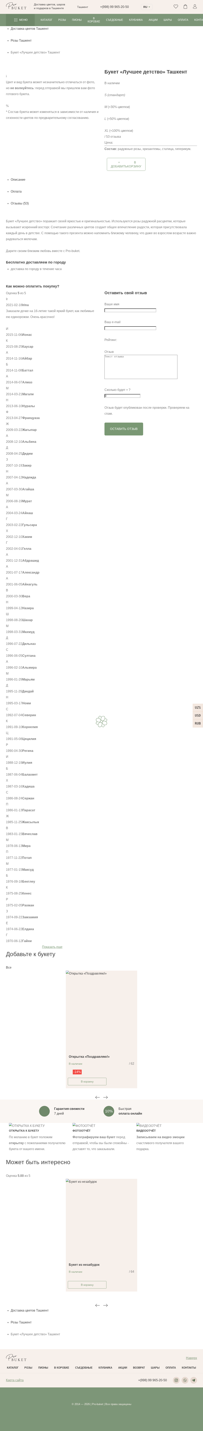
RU (145, 7)
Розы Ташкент (21, 40)
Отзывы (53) (20, 203)
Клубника (136, 19)
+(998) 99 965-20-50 (114, 7)
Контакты (189, 1367)
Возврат (139, 1367)
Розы (62, 19)
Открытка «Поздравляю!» (89, 1056)
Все (8, 967)
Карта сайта (15, 1380)
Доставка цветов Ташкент (30, 28)
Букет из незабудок (84, 1264)
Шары (168, 19)
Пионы (77, 19)
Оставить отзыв (124, 429)
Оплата (183, 19)
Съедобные (114, 19)
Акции (153, 19)
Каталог (46, 19)
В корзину (87, 1081)
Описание (18, 179)
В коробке (94, 20)
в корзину (126, 164)
